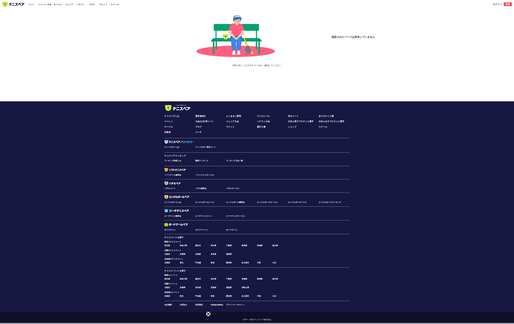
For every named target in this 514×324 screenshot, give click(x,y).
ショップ (292, 126)
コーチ (198, 132)
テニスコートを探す (174, 237)
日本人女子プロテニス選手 (331, 121)
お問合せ (183, 305)
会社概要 (168, 305)
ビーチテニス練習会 (172, 216)
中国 (259, 263)
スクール (323, 126)
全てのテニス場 (326, 116)
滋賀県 (229, 254)
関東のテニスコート (172, 242)
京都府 (198, 254)
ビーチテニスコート (203, 216)
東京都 (167, 245)
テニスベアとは (171, 116)
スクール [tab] (115, 4)
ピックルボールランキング (330, 202)
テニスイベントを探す (175, 270)
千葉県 (229, 245)
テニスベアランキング (175, 155)
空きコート (293, 116)
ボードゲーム (231, 230)
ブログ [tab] (92, 4)
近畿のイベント (170, 284)
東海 (212, 263)
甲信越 (198, 263)
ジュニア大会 (232, 121)
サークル (168, 126)
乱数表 (167, 132)
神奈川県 (183, 245)
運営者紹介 (200, 116)
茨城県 (260, 245)
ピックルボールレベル (204, 202)
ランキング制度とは (172, 161)
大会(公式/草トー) (204, 121)
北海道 (167, 263)
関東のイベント (170, 275)
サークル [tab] (58, 4)
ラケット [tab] (103, 4)
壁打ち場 (261, 126)
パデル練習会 (201, 188)
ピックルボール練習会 (235, 202)
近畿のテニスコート (172, 250)
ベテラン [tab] (81, 4)
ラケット (230, 126)
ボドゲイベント (201, 230)
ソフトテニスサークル (204, 175)
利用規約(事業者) (217, 305)
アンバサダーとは (171, 147)
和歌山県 (245, 287)
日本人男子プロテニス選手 (301, 121)
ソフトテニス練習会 (172, 175)
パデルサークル (232, 188)
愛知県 (229, 263)
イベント (168, 121)
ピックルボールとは (172, 202)
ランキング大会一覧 (234, 161)
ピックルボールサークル (267, 202)
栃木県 (275, 245)
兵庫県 (182, 254)
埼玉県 (213, 245)
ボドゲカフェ (170, 230)
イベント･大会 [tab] (44, 4)
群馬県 (244, 245)
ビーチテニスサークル (235, 216)
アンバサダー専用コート (205, 147)
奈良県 (213, 254)
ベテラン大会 (263, 121)
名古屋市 (245, 263)
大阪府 (167, 254)
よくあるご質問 (233, 116)
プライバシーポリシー (235, 305)
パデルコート (170, 188)
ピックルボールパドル (297, 202)
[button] (208, 314)
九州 (274, 263)
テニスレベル (263, 116)
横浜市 (198, 245)
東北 (182, 263)
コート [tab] (32, 4)
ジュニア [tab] (69, 4)
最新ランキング (201, 161)
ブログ (198, 126)
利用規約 (199, 305)
